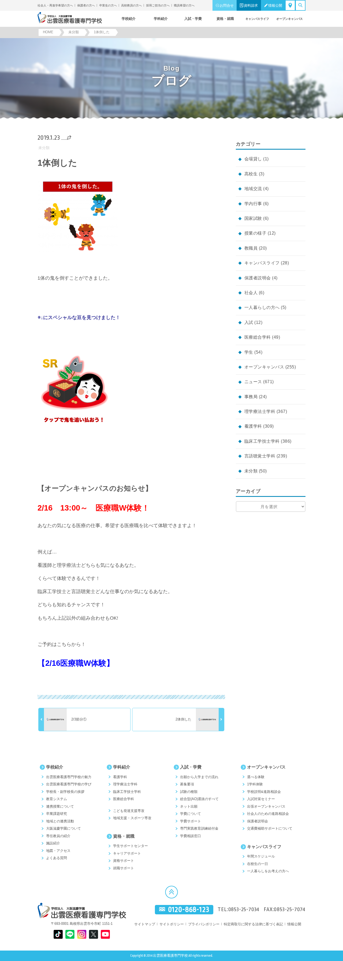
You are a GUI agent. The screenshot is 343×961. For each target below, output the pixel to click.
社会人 (251, 292)
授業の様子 (255, 233)
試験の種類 (188, 792)
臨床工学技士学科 (262, 441)
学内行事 (253, 203)
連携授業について (60, 806)
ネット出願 (188, 806)
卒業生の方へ (108, 5)
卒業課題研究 (56, 814)
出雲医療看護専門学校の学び (68, 784)
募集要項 (187, 784)
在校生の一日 (257, 864)
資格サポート (123, 861)
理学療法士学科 (259, 411)
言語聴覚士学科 (259, 456)
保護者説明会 (257, 278)
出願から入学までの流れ (199, 777)
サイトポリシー (171, 924)
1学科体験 (255, 784)
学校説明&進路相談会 (264, 792)
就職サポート (123, 868)
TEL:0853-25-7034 (238, 909)
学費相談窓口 (190, 836)
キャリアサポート (127, 853)
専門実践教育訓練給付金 (199, 828)
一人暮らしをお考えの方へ (268, 871)
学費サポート (190, 821)
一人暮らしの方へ (262, 307)
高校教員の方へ (131, 5)
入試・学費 (191, 767)
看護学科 (253, 426)
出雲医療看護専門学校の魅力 (68, 777)
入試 (248, 322)
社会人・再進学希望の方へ (55, 5)
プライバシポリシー (203, 924)
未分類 (44, 148)
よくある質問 (56, 858)
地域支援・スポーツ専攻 (132, 818)
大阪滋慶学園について (63, 828)
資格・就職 (124, 836)
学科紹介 (121, 767)
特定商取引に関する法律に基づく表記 (253, 924)
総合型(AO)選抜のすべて (199, 799)
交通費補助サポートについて (269, 828)
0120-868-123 (188, 909)
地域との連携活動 (60, 821)
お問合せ (227, 5)
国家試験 (253, 218)
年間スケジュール (261, 856)
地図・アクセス (58, 851)
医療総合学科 (257, 337)
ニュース (253, 381)
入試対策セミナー (261, 799)
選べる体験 (255, 777)
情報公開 (275, 5)
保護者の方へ (86, 5)
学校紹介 (54, 767)
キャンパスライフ (262, 263)
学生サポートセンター (130, 846)
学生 (248, 352)
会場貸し (253, 159)
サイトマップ (144, 924)
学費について (190, 814)
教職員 (251, 248)
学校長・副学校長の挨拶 (65, 792)
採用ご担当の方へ (158, 5)
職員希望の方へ (184, 5)
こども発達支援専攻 (128, 811)
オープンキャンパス (264, 367)
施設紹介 (53, 843)
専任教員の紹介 (58, 836)
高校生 (251, 174)
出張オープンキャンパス (266, 806)
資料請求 (251, 5)
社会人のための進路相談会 (268, 814)
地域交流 (253, 188)
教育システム (56, 799)
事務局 (251, 396)
